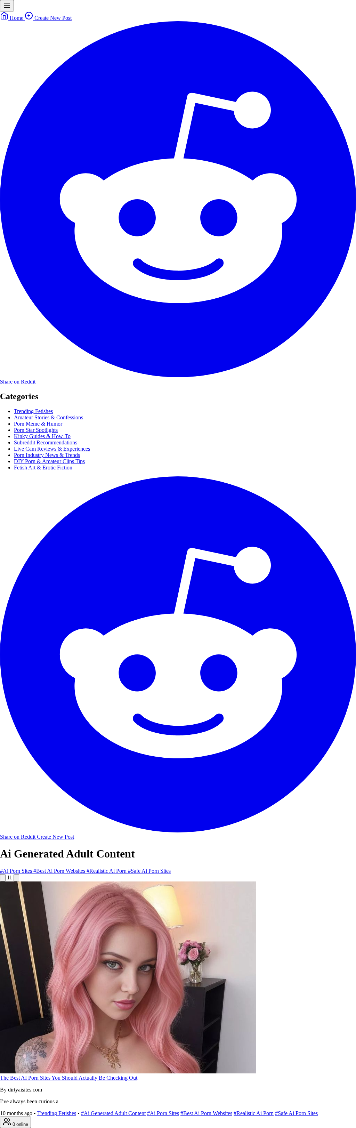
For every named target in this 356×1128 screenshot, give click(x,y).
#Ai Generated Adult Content (113, 1113)
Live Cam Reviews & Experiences (52, 449)
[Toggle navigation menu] (7, 5)
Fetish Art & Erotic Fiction (43, 467)
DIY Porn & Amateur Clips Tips (49, 461)
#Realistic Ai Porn (107, 871)
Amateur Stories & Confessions (48, 417)
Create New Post (52, 18)
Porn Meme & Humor (38, 424)
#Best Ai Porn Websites (60, 871)
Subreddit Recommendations (45, 442)
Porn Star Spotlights (36, 430)
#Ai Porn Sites (16, 871)
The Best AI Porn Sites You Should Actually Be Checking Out (68, 1078)
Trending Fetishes (33, 411)
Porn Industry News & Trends (47, 455)
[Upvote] (3, 877)
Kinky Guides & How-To (42, 436)
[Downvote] (16, 877)
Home (16, 18)
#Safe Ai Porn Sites (149, 871)
